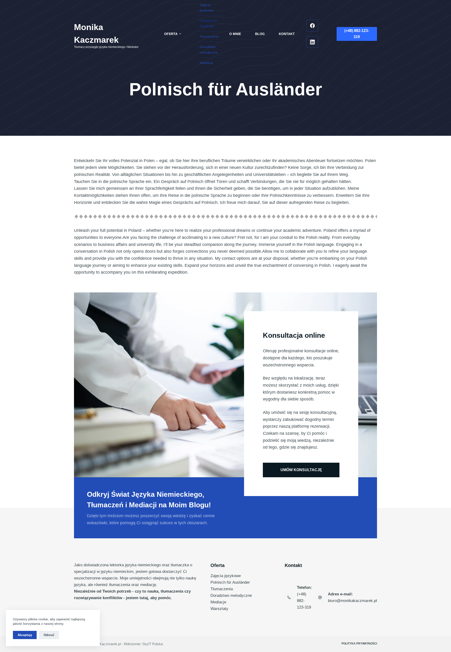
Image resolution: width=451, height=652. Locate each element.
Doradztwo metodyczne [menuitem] (209, 49)
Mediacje (218, 602)
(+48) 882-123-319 (356, 34)
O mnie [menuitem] (235, 34)
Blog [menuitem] (260, 34)
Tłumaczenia (221, 589)
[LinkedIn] (312, 42)
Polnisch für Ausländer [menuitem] (208, 23)
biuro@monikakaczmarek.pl (352, 600)
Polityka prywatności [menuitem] (359, 643)
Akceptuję (25, 635)
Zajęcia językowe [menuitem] (206, 7)
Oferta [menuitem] (171, 34)
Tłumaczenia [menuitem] (209, 36)
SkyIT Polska (152, 644)
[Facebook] (312, 25)
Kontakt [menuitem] (287, 34)
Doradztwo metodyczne (231, 595)
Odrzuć (49, 635)
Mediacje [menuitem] (206, 63)
